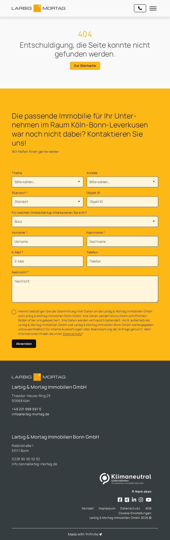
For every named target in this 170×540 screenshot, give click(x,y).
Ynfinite (91, 534)
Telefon (92, 252)
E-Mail (17, 252)
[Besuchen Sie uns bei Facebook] (120, 500)
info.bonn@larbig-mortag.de (34, 464)
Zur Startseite (85, 66)
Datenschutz (72, 334)
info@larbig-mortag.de (30, 414)
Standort (20, 193)
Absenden (24, 344)
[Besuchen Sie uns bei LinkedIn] (134, 500)
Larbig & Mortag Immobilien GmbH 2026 (119, 518)
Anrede (92, 173)
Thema (17, 173)
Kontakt (88, 508)
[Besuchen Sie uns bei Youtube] (149, 500)
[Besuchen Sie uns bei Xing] (127, 500)
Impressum (107, 508)
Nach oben (143, 491)
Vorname (19, 232)
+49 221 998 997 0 (26, 409)
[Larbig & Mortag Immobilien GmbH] (38, 8)
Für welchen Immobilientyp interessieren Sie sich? (49, 213)
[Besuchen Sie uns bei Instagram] (141, 500)
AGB (148, 508)
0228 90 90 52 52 (26, 459)
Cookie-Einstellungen (135, 513)
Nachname (96, 232)
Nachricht (20, 272)
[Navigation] (153, 8)
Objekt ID (93, 193)
